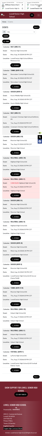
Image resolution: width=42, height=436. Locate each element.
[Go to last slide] (3, 5)
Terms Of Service (9, 423)
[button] (32, 15)
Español (11, 426)
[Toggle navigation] (38, 15)
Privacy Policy (8, 421)
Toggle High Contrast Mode (12, 428)
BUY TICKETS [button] (22, 394)
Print (7, 41)
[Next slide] (38, 5)
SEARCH (6, 36)
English (6, 426)
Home (4, 22)
